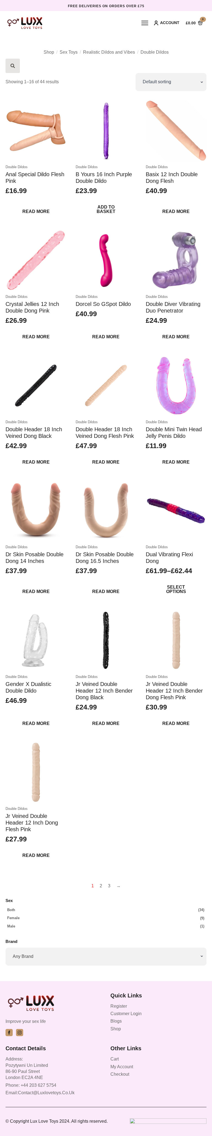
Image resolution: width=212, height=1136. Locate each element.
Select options (176, 589)
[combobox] (106, 956)
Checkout (119, 1074)
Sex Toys (69, 52)
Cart (114, 1059)
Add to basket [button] (106, 209)
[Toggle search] (13, 66)
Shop (49, 52)
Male (11, 926)
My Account (121, 1066)
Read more (36, 211)
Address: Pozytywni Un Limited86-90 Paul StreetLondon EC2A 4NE (27, 1068)
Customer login (126, 1013)
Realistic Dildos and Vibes (109, 52)
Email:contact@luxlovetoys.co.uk (40, 1092)
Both (11, 910)
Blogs (116, 1021)
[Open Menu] (144, 22)
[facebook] (9, 1032)
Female (13, 918)
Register (118, 1006)
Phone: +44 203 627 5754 (31, 1085)
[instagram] (19, 1032)
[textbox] (105, 956)
